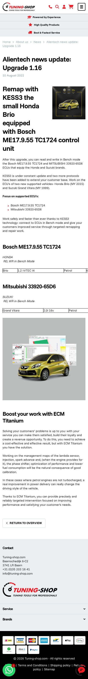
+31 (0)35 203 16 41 (16, 569)
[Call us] (50, 6)
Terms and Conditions (32, 665)
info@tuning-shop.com (18, 573)
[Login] (64, 7)
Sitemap (49, 669)
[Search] (57, 7)
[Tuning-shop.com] (19, 6)
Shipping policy (60, 665)
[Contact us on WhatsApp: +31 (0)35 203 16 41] (9, 670)
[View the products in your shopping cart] (70, 7)
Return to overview (26, 523)
